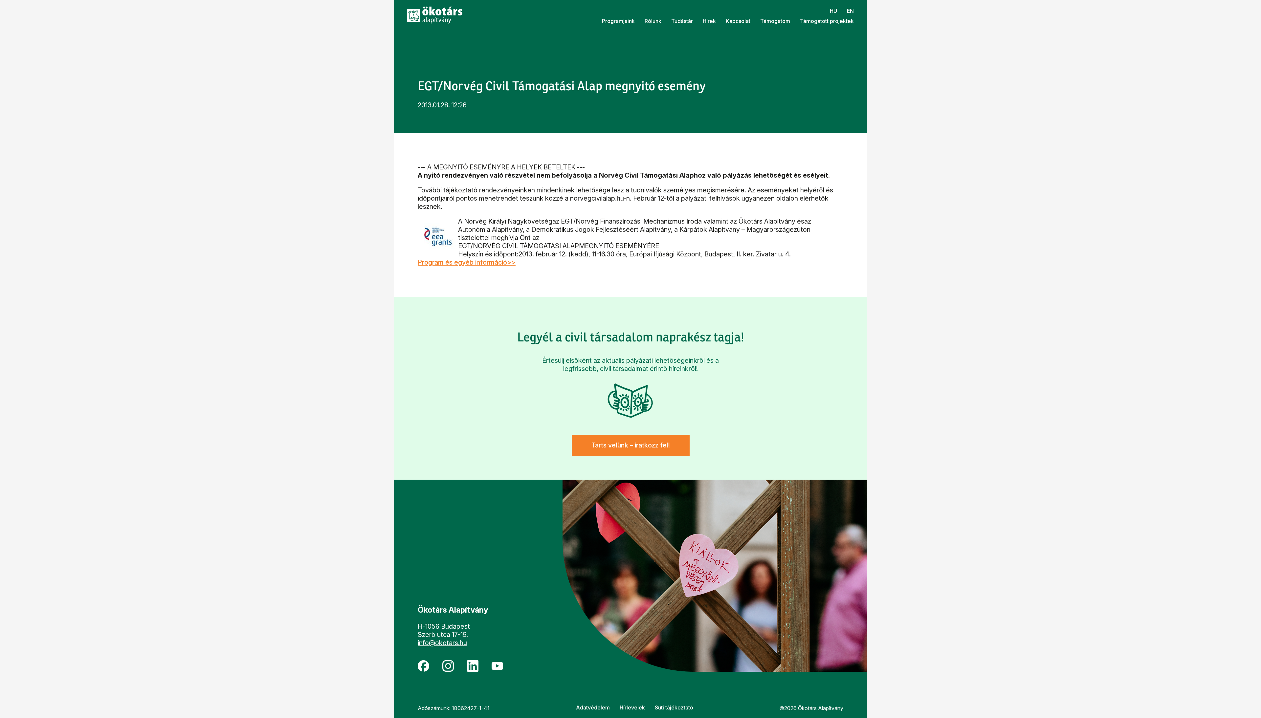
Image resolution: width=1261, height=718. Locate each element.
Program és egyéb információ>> (467, 262)
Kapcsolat (738, 21)
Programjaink (618, 21)
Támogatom (775, 21)
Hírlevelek (632, 707)
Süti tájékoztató (674, 707)
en (850, 11)
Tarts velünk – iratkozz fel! (630, 445)
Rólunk (653, 21)
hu (833, 11)
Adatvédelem (593, 707)
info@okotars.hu (442, 643)
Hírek (709, 21)
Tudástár (682, 21)
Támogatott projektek (827, 21)
